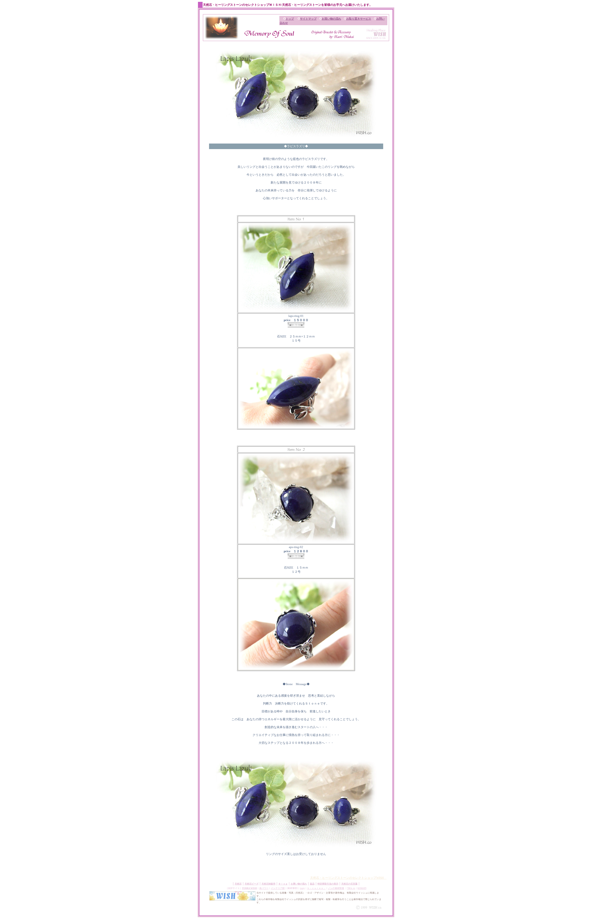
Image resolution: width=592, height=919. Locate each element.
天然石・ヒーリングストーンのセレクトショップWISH (348, 877)
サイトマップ (308, 18)
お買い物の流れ (331, 18)
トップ (290, 18)
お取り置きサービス (358, 18)
